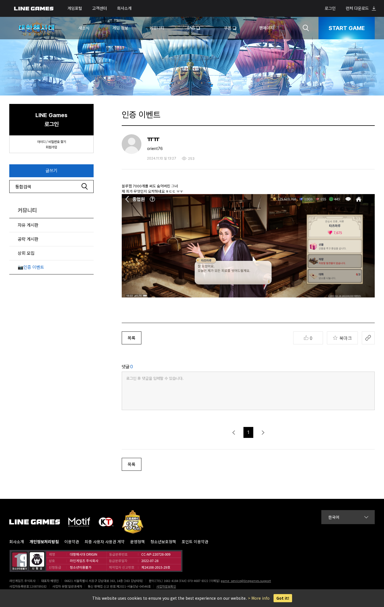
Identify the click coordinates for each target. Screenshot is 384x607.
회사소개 (124, 8)
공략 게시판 (28, 239)
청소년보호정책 (163, 541)
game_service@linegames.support (246, 580)
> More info (259, 598)
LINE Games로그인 (51, 120)
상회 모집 (26, 253)
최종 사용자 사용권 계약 (105, 541)
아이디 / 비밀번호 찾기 (51, 142)
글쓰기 (51, 170)
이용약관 (71, 541)
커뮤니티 (27, 210)
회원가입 (51, 147)
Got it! (282, 598)
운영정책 (137, 541)
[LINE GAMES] (38, 521)
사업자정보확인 (166, 586)
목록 (131, 338)
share (368, 337)
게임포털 (74, 8)
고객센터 (99, 8)
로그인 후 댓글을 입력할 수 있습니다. (155, 378)
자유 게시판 (28, 225)
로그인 (330, 8)
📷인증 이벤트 (31, 267)
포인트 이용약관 (195, 541)
